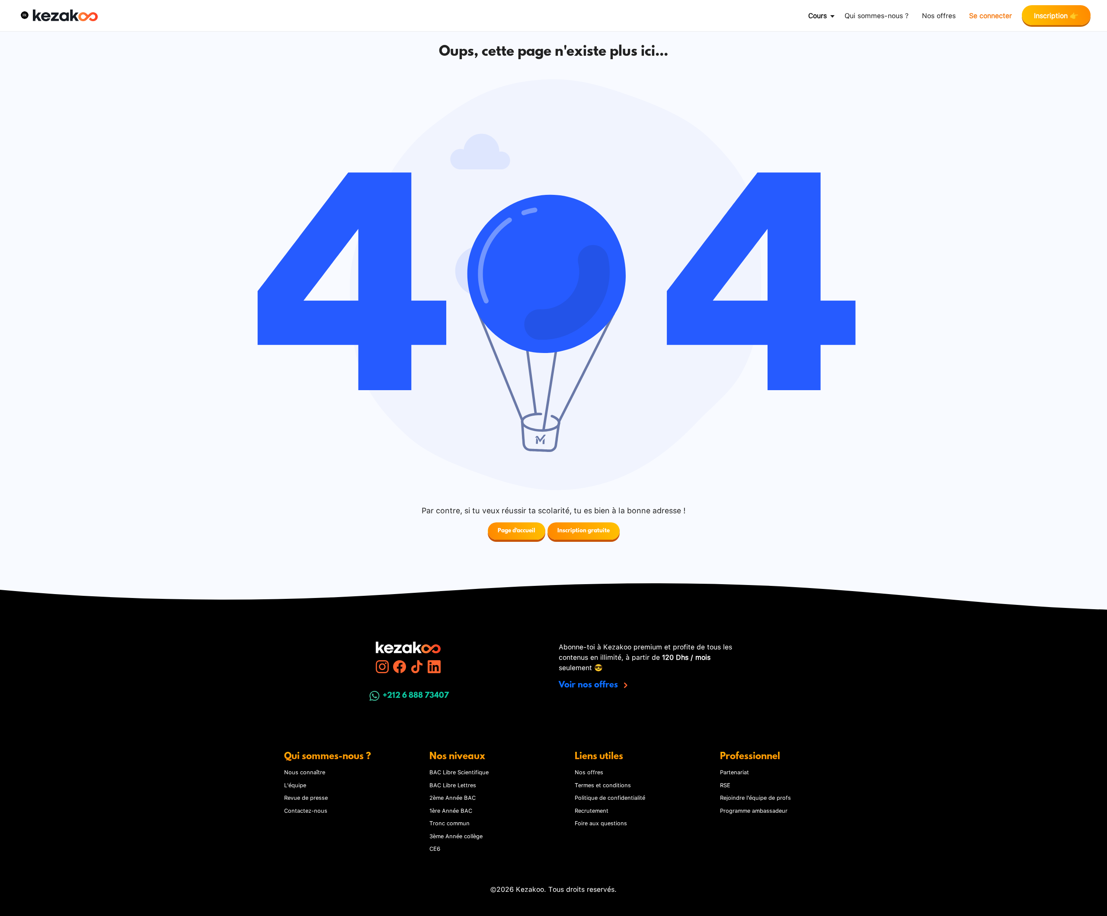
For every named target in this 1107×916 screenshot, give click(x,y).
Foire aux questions (601, 822)
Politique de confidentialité (610, 797)
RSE (725, 784)
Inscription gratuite (583, 531)
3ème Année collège (456, 835)
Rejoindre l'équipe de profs (755, 797)
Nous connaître (304, 772)
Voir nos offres (589, 685)
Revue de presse (306, 797)
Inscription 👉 (1056, 15)
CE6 (434, 848)
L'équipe (295, 784)
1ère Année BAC (450, 810)
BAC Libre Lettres (452, 784)
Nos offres (939, 15)
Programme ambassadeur (753, 810)
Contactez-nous (305, 810)
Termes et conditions (603, 784)
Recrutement (591, 810)
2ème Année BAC (452, 797)
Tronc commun (449, 822)
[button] (24, 15)
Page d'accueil (516, 531)
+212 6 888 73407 (416, 696)
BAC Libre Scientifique (459, 772)
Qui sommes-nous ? (877, 15)
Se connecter (990, 15)
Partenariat (734, 772)
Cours (817, 15)
